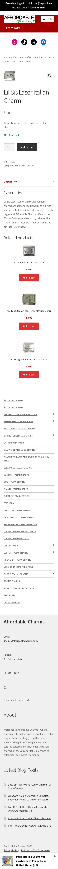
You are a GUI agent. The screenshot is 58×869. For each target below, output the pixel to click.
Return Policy (11, 672)
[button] (49, 75)
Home (7, 57)
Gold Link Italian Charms (17, 510)
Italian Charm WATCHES (16, 538)
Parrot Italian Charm (28, 856)
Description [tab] (10, 181)
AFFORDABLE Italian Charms (18, 421)
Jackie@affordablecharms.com (21, 640)
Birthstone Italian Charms (19, 435)
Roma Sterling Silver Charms (20, 588)
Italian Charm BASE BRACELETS (20, 531)
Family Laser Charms (24, 165)
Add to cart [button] (29, 277)
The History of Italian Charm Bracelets (29, 825)
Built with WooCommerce (35, 850)
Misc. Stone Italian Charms (19, 566)
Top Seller (10, 595)
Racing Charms (12, 581)
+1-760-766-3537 (13, 658)
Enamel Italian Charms (16, 489)
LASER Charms (11, 545)
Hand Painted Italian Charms (19, 517)
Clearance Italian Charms (18, 467)
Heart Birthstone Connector (20, 524)
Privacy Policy (11, 850)
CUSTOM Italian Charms (16, 474)
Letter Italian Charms (16, 552)
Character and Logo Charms (19, 449)
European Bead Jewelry (16, 496)
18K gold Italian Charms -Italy (20, 414)
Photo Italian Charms (16, 574)
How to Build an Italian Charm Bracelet (29, 818)
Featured (9, 503)
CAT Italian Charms (14, 442)
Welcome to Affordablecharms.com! (32, 57)
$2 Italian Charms (13, 407)
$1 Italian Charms (13, 400)
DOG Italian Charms (14, 481)
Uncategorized (12, 602)
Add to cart (26, 147)
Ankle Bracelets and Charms (19, 428)
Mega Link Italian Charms (17, 559)
